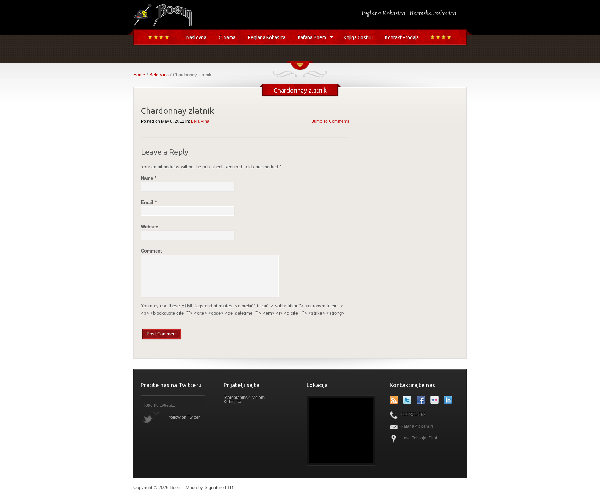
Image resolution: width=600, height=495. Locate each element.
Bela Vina (159, 74)
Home (139, 74)
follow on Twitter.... (186, 417)
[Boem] (162, 25)
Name (148, 178)
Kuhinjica (232, 401)
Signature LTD (219, 487)
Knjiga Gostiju (358, 37)
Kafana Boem (312, 37)
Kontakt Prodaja (402, 37)
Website (149, 226)
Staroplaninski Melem (244, 397)
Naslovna (196, 37)
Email (149, 202)
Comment (151, 251)
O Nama (227, 37)
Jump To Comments (330, 121)
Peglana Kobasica (266, 37)
